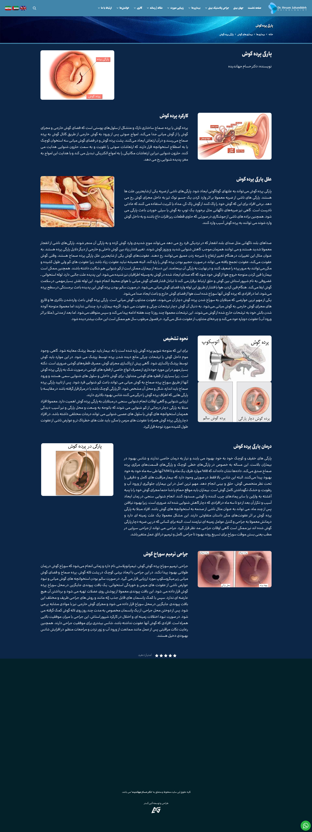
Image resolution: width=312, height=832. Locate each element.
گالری (234, 755)
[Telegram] (138, 734)
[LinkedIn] (156, 734)
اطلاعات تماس (217, 755)
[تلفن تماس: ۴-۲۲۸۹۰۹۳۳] (183, 710)
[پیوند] (287, 8)
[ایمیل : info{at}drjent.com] (183, 720)
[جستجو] (34, 8)
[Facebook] (147, 734)
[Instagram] (174, 734)
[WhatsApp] (165, 734)
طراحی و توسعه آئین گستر (156, 803)
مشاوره (247, 755)
